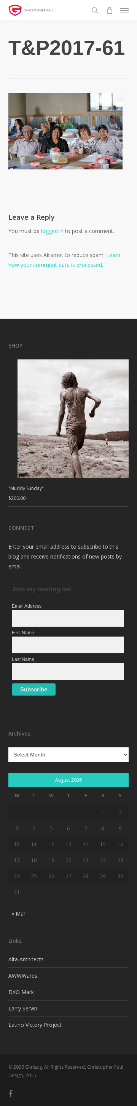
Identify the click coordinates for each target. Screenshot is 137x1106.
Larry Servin (22, 1008)
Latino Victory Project (35, 1024)
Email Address (26, 606)
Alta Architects (26, 959)
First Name (23, 632)
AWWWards (22, 975)
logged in (52, 231)
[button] (124, 10)
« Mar (18, 913)
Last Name (23, 659)
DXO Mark (21, 992)
